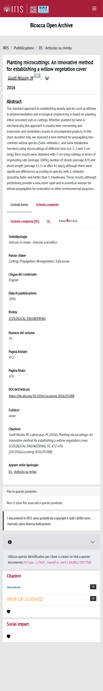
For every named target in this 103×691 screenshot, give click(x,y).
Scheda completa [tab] (47, 204)
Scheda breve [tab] (19, 204)
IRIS (6, 48)
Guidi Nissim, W (20, 78)
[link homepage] (15, 8)
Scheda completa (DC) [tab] (25, 221)
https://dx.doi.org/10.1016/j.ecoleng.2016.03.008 (41, 395)
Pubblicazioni (24, 48)
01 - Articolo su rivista (55, 48)
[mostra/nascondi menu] (94, 8)
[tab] (49, 222)
